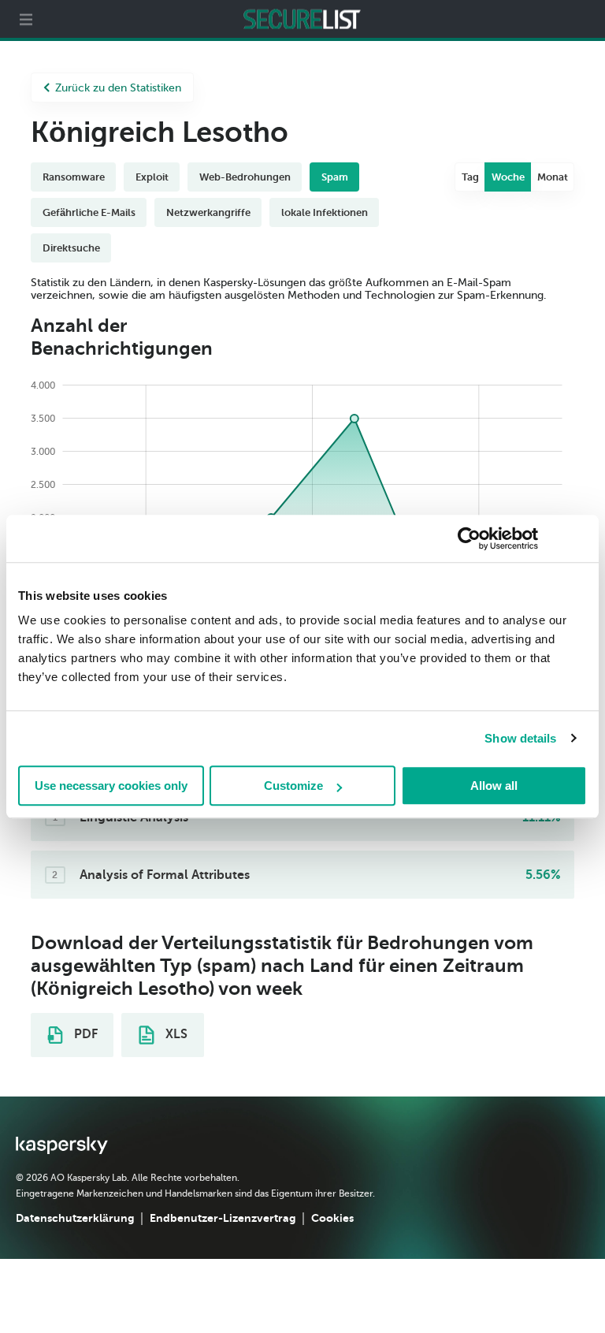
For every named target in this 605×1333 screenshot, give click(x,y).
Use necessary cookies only (111, 785)
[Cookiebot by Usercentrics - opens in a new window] (469, 538)
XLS (174, 1034)
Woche (508, 177)
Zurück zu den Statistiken (118, 88)
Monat (552, 177)
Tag (470, 177)
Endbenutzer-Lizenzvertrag (222, 1218)
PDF (84, 1034)
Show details (520, 738)
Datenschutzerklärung (75, 1218)
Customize (293, 785)
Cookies (332, 1218)
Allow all (494, 785)
